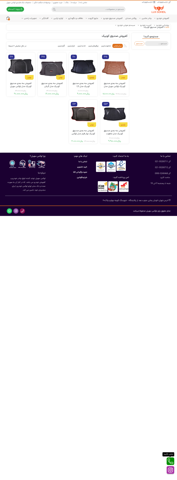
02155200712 (147, 2)
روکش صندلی (131, 18)
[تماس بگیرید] (170, 461)
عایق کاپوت (93, 18)
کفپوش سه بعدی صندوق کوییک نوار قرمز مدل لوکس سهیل (83, 133)
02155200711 (162, 2)
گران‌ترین (61, 45)
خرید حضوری (58, 2)
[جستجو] (54, 9)
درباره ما (74, 2)
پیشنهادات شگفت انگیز (42, 2)
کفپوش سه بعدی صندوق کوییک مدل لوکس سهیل (21, 85)
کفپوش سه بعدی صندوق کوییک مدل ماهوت (114, 132)
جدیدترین (82, 45)
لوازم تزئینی (58, 18)
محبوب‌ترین (106, 45)
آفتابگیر (44, 18)
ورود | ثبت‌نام (14, 9)
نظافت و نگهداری (75, 18)
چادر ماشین (146, 18)
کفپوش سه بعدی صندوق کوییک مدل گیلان (52, 85)
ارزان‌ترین (71, 45)
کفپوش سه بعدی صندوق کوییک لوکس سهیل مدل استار (114, 86)
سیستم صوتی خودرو (126, 25)
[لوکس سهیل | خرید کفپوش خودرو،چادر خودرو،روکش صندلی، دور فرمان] (159, 9)
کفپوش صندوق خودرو (113, 18)
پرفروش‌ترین (93, 45)
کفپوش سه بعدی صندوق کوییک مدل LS (83, 85)
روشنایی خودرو (162, 25)
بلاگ (67, 2)
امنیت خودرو (145, 25)
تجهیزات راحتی (30, 18)
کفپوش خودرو (162, 18)
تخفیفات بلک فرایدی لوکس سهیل (18, 2)
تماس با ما (83, 2)
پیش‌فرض (118, 45)
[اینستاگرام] (170, 470)
